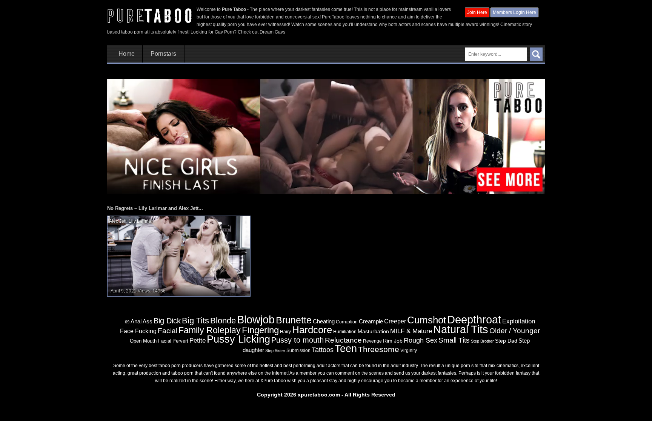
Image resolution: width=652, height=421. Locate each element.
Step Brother (482, 341)
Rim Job (393, 341)
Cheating (324, 321)
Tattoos (323, 350)
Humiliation (345, 331)
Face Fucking (138, 331)
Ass (147, 321)
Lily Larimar (140, 221)
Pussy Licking (238, 339)
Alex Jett (117, 221)
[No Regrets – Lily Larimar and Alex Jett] (179, 256)
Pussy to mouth (297, 340)
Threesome (378, 349)
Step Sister (275, 350)
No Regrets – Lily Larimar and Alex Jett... (155, 208)
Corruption (347, 322)
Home (126, 54)
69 (127, 322)
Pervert (180, 341)
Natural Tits (460, 329)
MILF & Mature (411, 331)
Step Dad (506, 341)
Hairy (285, 331)
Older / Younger (514, 331)
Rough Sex (420, 340)
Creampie (371, 321)
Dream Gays (272, 32)
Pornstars (163, 54)
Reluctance (343, 340)
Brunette (294, 320)
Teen (346, 348)
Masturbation (373, 331)
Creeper (395, 321)
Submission (298, 350)
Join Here (477, 12)
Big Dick (167, 321)
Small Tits (454, 340)
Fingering (260, 330)
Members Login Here (514, 12)
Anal (136, 321)
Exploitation (518, 321)
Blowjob (256, 319)
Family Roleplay (209, 330)
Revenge (372, 340)
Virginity (408, 350)
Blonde (223, 320)
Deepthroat (474, 320)
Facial (167, 331)
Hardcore (312, 329)
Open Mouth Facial (150, 341)
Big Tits (195, 320)
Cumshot (426, 320)
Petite (197, 340)
